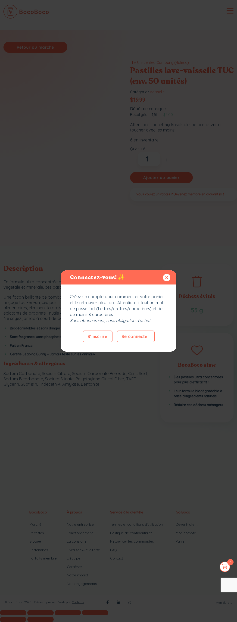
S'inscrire (97, 336)
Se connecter (136, 336)
